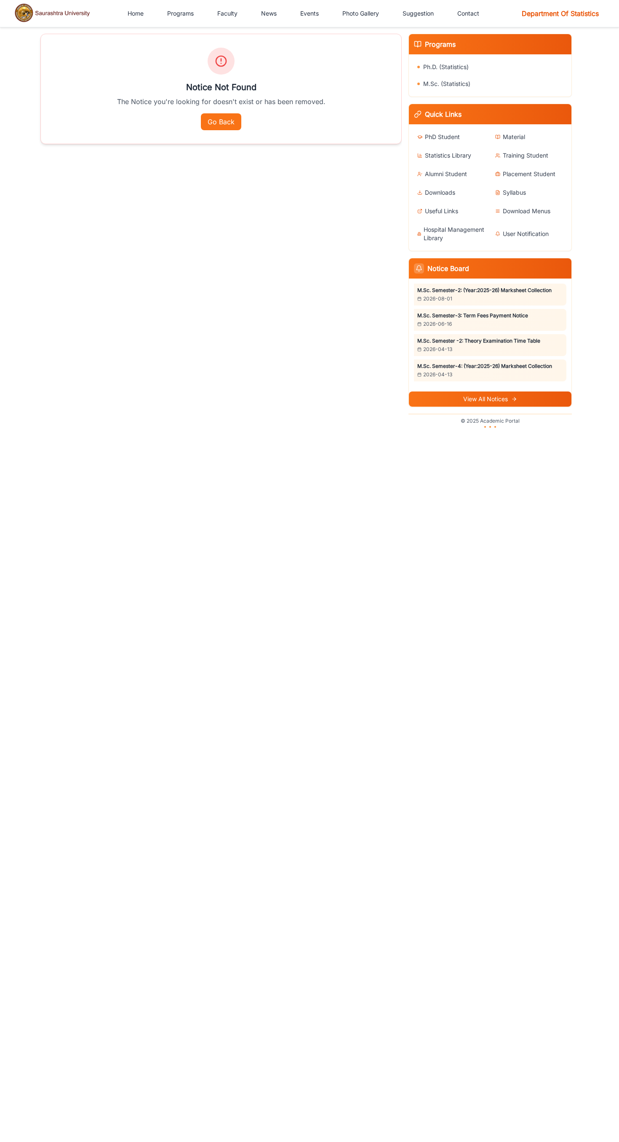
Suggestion (418, 13)
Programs (180, 13)
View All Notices (485, 398)
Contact (468, 13)
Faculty (227, 13)
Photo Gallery (360, 13)
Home (136, 13)
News (269, 13)
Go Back (221, 122)
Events (309, 13)
